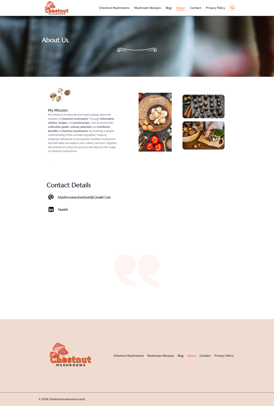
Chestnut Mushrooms (114, 8)
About (180, 8)
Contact (195, 8)
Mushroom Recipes (147, 8)
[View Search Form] (232, 8)
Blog (169, 8)
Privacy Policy (215, 8)
